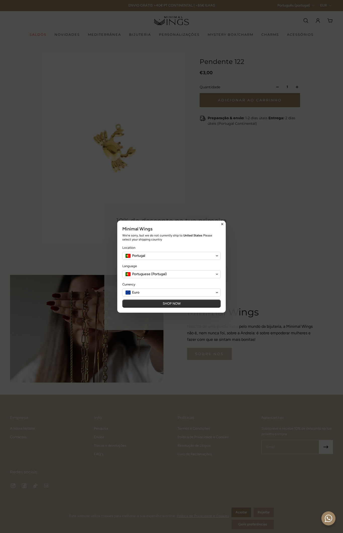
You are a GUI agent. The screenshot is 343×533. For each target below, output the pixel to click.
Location (128, 248)
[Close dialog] (222, 224)
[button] (171, 256)
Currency (128, 284)
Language (129, 266)
